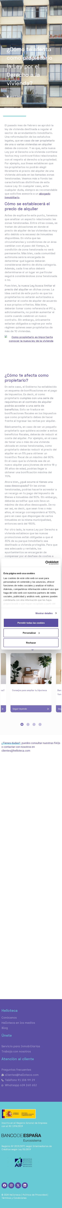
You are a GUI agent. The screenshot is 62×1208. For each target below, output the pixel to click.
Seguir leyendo (19, 709)
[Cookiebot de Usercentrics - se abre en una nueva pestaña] (45, 563)
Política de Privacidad (35, 1195)
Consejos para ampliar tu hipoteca (29, 690)
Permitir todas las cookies (31, 623)
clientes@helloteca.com (16, 750)
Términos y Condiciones (14, 1198)
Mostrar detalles (44, 613)
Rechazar (31, 642)
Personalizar (29, 632)
